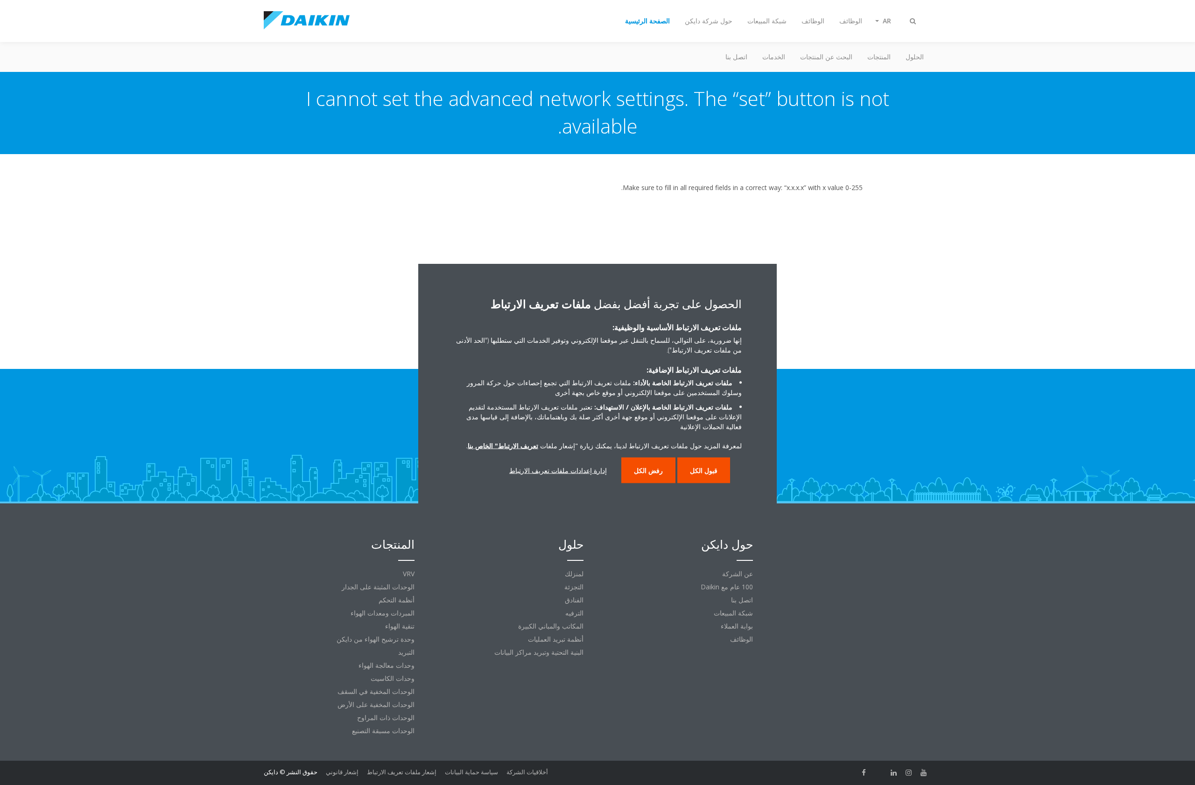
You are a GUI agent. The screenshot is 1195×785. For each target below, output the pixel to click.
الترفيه (574, 612)
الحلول (915, 56)
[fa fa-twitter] (879, 772)
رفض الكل (648, 470)
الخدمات (773, 56)
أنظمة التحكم (397, 599)
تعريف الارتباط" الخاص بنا (503, 445)
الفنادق (574, 599)
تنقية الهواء (400, 626)
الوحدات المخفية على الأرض (376, 704)
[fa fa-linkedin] (893, 772)
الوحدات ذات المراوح (386, 717)
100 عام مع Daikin (727, 586)
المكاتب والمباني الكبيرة (550, 626)
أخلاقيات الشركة (527, 772)
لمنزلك (574, 573)
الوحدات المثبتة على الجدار (378, 586)
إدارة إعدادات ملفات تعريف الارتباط (558, 470)
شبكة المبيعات (733, 612)
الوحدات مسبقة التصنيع (383, 730)
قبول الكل (703, 470)
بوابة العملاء (737, 626)
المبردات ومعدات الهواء (383, 612)
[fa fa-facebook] (864, 772)
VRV (409, 573)
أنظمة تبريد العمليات (555, 639)
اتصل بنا (736, 56)
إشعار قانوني (342, 772)
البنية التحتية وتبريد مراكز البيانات (538, 652)
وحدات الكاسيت (393, 678)
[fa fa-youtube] (923, 772)
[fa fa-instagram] (908, 772)
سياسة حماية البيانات (471, 772)
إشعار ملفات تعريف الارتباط (401, 772)
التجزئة (573, 586)
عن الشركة (737, 573)
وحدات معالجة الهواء (386, 665)
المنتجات (879, 56)
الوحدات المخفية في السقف (376, 691)
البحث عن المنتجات (826, 56)
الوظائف (741, 639)
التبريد (406, 652)
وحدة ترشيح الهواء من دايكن (376, 639)
